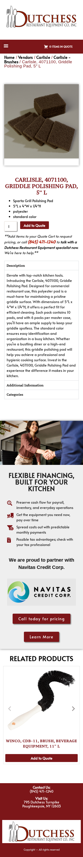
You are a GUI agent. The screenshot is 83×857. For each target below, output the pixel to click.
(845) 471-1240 (42, 241)
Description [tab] (16, 265)
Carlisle (43, 57)
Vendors (25, 57)
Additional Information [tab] (25, 385)
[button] (6, 45)
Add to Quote (34, 225)
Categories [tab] (15, 394)
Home (9, 57)
